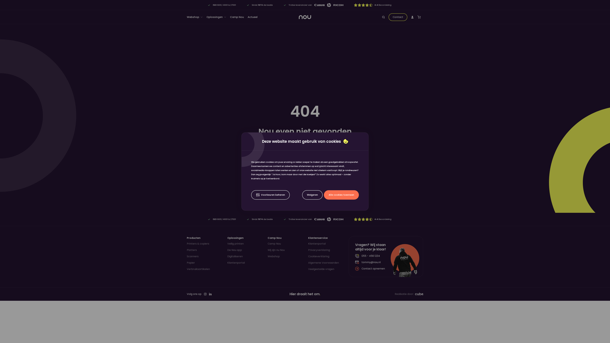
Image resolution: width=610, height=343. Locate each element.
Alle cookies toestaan (341, 194)
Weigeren (312, 194)
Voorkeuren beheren (273, 194)
